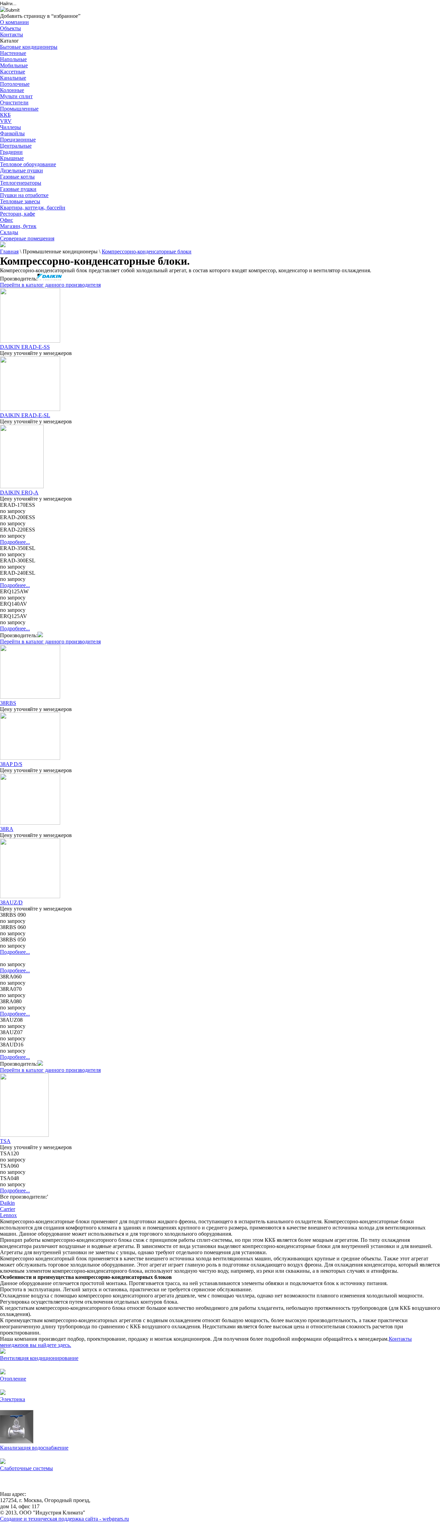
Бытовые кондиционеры (28, 47)
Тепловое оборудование (28, 164)
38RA (6, 829)
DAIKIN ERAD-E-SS (25, 347)
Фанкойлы (12, 133)
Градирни (11, 152)
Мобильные (14, 65)
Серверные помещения (27, 238)
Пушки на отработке (24, 195)
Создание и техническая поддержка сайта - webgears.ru (64, 1519)
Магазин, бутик (18, 226)
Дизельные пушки (21, 170)
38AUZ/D (11, 902)
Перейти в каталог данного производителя (50, 285)
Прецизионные (18, 139)
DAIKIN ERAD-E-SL (25, 415)
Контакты (11, 34)
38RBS (8, 703)
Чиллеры (10, 127)
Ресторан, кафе (17, 214)
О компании (14, 22)
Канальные (13, 78)
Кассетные (12, 72)
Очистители (14, 102)
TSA (5, 1141)
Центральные (16, 146)
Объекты (10, 28)
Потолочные (15, 84)
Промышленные (19, 109)
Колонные (12, 90)
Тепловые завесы (20, 201)
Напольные (13, 59)
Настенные (13, 53)
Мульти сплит (16, 96)
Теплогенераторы (20, 183)
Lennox (8, 1215)
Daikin (7, 1203)
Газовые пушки (18, 189)
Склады (9, 232)
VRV (6, 121)
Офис (6, 220)
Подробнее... (15, 542)
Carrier (7, 1209)
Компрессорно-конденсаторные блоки (146, 251)
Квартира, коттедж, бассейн (32, 207)
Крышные (12, 158)
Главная (9, 251)
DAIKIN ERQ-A (19, 492)
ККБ (5, 115)
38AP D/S (11, 764)
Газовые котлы (17, 177)
